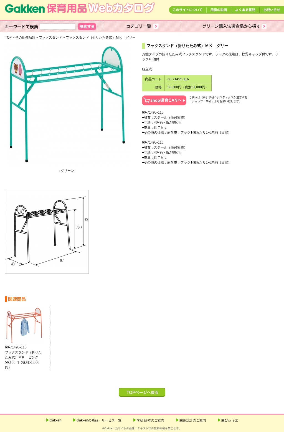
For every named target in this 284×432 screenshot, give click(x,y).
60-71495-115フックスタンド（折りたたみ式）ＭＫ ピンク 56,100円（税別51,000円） (23, 357)
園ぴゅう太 (229, 420)
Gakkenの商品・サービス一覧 (99, 420)
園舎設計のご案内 (192, 420)
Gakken (55, 420)
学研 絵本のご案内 (150, 420)
